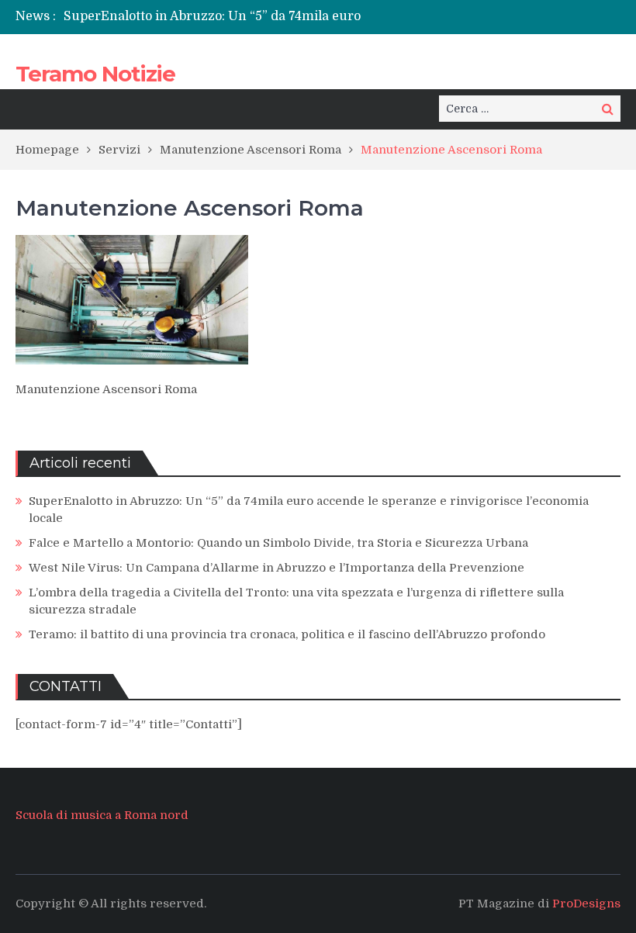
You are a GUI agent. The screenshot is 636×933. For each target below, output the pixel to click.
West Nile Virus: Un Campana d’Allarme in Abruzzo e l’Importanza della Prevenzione (276, 568)
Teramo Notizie (95, 73)
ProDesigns (586, 904)
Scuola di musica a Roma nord (102, 815)
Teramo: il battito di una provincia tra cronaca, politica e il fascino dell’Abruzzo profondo (287, 634)
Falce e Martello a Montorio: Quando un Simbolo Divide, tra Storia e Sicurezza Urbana (278, 543)
